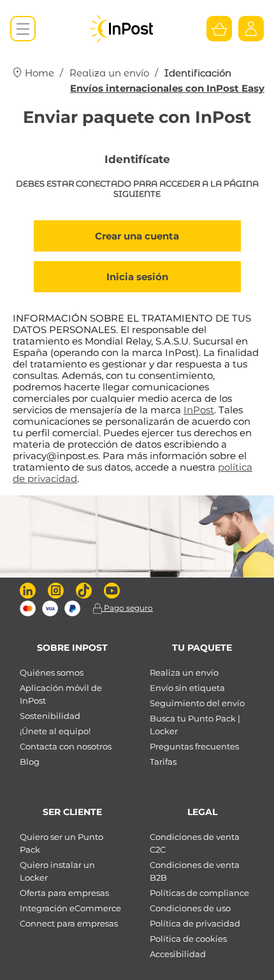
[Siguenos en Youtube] (112, 591)
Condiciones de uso (190, 908)
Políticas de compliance (199, 893)
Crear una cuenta (137, 236)
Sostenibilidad (50, 716)
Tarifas (163, 761)
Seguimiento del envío (197, 703)
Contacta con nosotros (66, 746)
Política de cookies (188, 939)
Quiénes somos (51, 672)
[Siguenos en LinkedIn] (28, 591)
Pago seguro (127, 608)
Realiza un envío (109, 73)
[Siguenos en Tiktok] (84, 591)
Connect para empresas (69, 923)
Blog (30, 761)
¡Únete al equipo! (55, 731)
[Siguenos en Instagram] (56, 591)
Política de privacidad (195, 923)
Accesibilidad (178, 954)
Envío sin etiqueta (187, 688)
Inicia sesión (137, 277)
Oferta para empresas (64, 893)
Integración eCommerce (70, 908)
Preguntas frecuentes (194, 746)
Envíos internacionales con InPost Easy (167, 88)
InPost (199, 410)
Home (38, 73)
